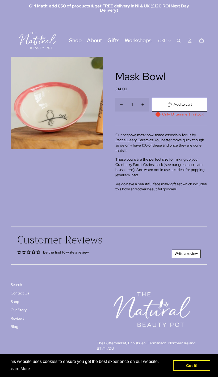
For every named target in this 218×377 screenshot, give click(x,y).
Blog (14, 326)
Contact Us (20, 293)
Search (16, 284)
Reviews (17, 318)
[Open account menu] (190, 40)
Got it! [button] (192, 365)
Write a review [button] (186, 253)
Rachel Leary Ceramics (134, 140)
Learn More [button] (19, 368)
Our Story (19, 309)
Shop (15, 301)
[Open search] (179, 40)
